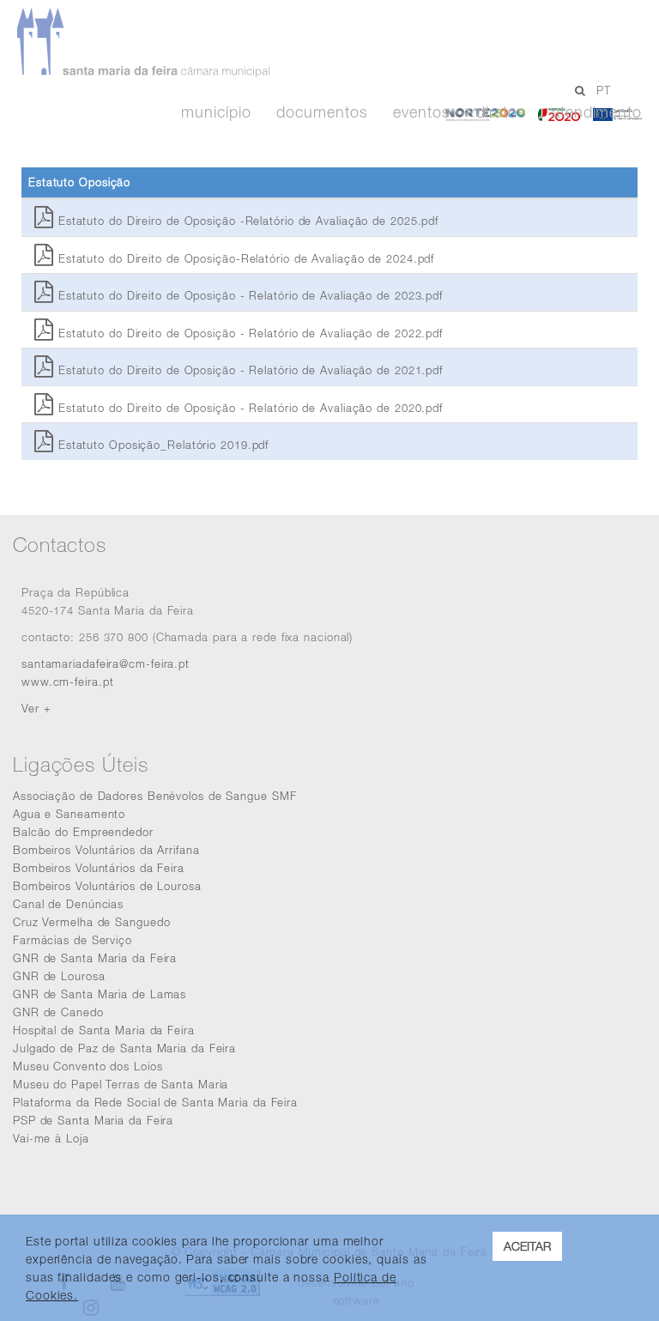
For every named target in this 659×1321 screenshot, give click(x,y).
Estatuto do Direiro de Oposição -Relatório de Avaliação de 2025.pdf (246, 220)
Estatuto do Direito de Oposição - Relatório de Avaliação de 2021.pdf (248, 370)
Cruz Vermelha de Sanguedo (92, 922)
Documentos (321, 112)
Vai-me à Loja (51, 1138)
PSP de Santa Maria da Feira (93, 1120)
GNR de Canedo (58, 1012)
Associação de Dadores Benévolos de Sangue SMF (155, 796)
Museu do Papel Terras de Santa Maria (120, 1084)
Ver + (36, 708)
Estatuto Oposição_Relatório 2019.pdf (161, 444)
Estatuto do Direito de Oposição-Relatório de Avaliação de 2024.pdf (244, 258)
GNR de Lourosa (59, 976)
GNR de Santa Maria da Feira (95, 958)
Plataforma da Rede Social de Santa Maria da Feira (155, 1102)
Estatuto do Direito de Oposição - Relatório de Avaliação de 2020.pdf (248, 408)
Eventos (421, 112)
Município (216, 112)
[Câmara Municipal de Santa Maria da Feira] (303, 43)
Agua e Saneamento (69, 814)
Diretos (501, 112)
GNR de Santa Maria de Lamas (99, 994)
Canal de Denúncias (68, 904)
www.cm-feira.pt (67, 681)
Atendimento (597, 112)
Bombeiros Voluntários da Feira (98, 868)
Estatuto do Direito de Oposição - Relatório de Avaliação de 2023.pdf (248, 295)
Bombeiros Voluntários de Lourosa (107, 886)
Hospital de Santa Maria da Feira (104, 1030)
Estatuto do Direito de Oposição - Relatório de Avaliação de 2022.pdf (248, 333)
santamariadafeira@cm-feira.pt (105, 663)
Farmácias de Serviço (72, 940)
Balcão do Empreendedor (83, 832)
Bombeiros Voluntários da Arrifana (106, 850)
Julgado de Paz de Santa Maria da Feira (124, 1048)
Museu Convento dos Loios (88, 1066)
